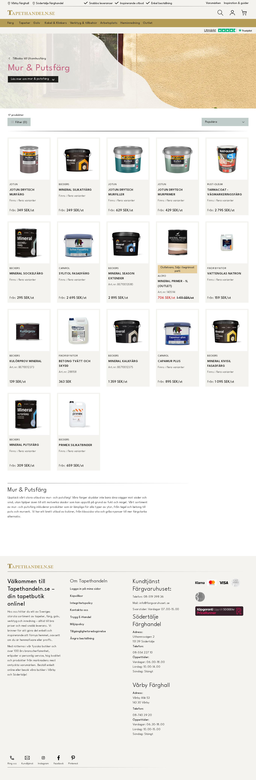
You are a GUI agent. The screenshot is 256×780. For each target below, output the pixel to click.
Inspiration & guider (236, 3)
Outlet (148, 23)
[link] (29, 176)
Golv (36, 23)
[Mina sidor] (232, 12)
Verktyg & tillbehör (83, 23)
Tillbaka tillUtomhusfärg (29, 58)
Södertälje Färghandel (49, 3)
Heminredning (130, 23)
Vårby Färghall (20, 3)
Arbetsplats (108, 23)
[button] (220, 13)
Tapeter (24, 23)
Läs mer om (30, 79)
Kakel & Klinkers (56, 23)
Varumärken (213, 3)
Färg (10, 23)
